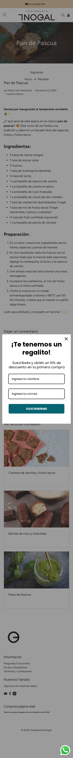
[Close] (66, 338)
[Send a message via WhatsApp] (65, 750)
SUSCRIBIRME (36, 409)
